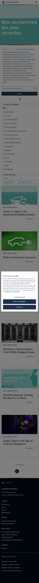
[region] (19, 291)
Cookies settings (19, 297)
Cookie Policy (8, 291)
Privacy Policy (16, 291)
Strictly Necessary (19, 301)
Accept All (19, 307)
